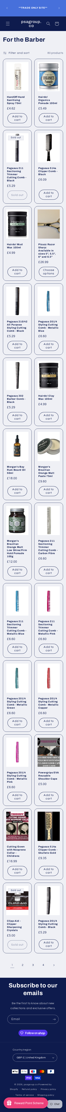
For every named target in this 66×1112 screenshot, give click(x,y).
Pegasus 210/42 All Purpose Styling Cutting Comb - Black (17, 326)
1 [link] (12, 964)
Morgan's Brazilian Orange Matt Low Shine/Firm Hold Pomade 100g (17, 549)
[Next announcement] (59, 8)
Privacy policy (48, 1089)
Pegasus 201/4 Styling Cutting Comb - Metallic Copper (48, 703)
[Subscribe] (54, 1019)
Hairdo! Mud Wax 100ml (15, 246)
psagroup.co (31, 1085)
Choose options (48, 272)
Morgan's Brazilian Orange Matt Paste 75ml (46, 471)
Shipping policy (45, 1095)
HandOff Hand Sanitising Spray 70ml (16, 100)
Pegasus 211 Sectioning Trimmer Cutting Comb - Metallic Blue (16, 627)
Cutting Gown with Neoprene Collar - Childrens (16, 851)
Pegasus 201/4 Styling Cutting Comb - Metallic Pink (17, 777)
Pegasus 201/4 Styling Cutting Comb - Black (48, 924)
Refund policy (29, 1089)
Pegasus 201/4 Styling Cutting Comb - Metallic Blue (48, 326)
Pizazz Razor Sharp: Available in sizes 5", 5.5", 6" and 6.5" (47, 250)
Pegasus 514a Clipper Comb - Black (47, 171)
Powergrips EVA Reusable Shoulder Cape (48, 775)
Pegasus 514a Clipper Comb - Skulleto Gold (47, 849)
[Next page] (54, 965)
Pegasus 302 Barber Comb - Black (16, 398)
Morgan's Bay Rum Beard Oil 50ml (16, 469)
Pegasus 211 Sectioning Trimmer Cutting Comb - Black (16, 174)
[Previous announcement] (7, 8)
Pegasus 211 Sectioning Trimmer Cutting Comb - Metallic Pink (48, 627)
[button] (7, 24)
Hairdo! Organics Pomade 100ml (47, 100)
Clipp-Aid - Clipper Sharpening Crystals (14, 926)
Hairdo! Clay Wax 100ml (46, 397)
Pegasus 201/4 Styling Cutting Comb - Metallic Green (17, 703)
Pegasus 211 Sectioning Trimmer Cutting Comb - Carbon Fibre (48, 547)
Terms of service (24, 1095)
